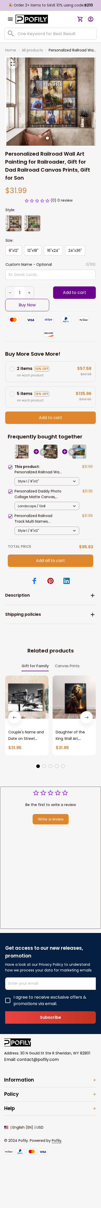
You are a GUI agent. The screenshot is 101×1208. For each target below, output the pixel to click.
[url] (56, 1141)
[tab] (47, 138)
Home (10, 50)
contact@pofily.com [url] (38, 1059)
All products (32, 50)
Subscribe (50, 1017)
